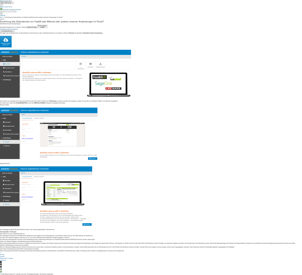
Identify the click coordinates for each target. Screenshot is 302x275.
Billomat (6, 29)
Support (2, 256)
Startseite (2, 15)
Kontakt (2, 254)
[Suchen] (1, 13)
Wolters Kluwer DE (5, 1)
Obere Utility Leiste (6, 3)
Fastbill (2, 29)
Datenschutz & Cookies (6, 258)
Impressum (3, 260)
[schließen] (1, 5)
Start (1, 17)
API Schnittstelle (13, 29)
